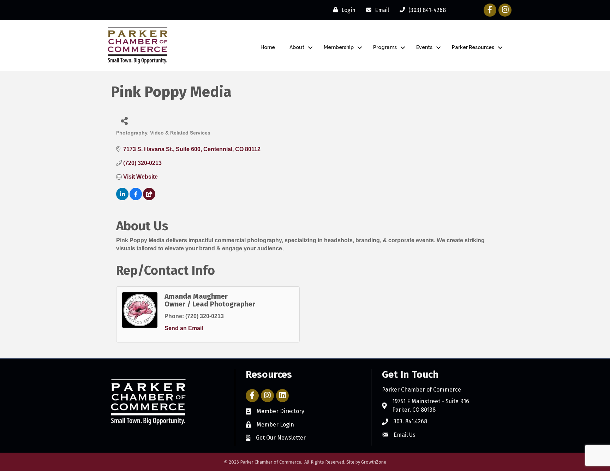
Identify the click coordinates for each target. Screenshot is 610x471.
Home (268, 47)
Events (424, 47)
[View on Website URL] (149, 198)
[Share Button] (124, 121)
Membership (339, 47)
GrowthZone (373, 462)
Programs (385, 47)
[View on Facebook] (136, 198)
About (296, 47)
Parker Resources (473, 47)
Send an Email (184, 328)
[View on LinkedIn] (122, 198)
